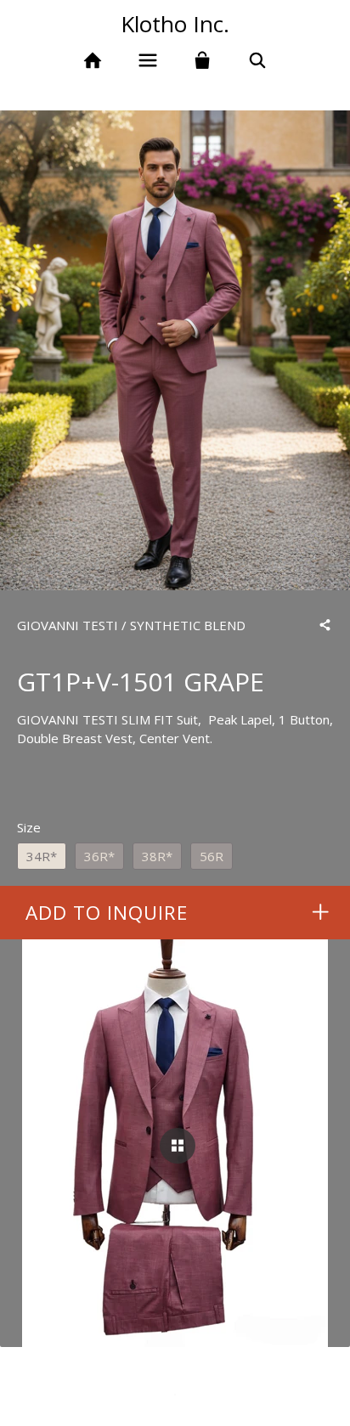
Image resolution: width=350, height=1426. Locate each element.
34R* (41, 856)
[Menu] (147, 61)
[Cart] (202, 61)
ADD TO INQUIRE (106, 912)
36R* (99, 856)
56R (211, 856)
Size (29, 827)
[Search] (258, 61)
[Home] (92, 61)
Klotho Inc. (175, 23)
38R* (157, 856)
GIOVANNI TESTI (67, 625)
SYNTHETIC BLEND (188, 625)
